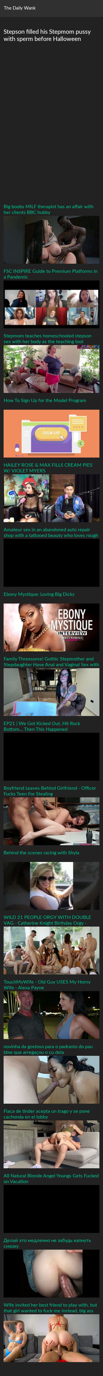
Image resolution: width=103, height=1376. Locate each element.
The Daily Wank (20, 8)
